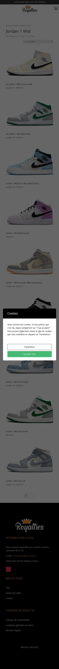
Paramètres (29, 347)
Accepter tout (29, 354)
